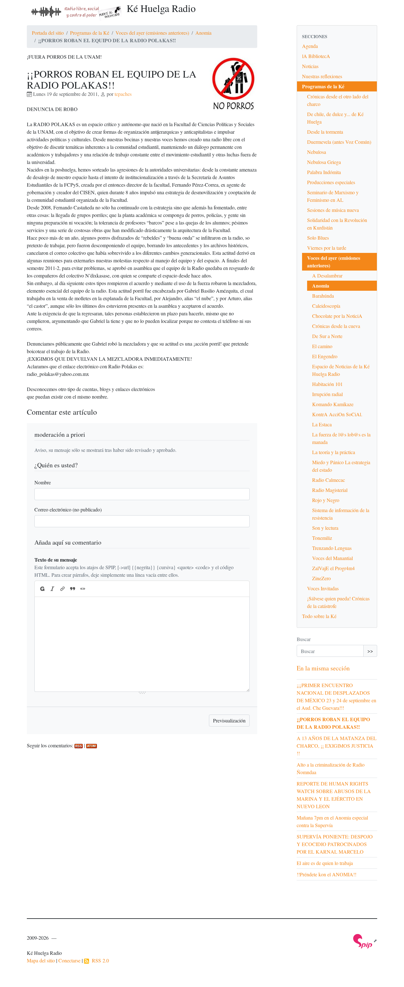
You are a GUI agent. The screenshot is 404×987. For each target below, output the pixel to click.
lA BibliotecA (316, 56)
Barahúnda (323, 295)
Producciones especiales (331, 182)
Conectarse (69, 960)
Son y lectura (325, 527)
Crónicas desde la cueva (336, 326)
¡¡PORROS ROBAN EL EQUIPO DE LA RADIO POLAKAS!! (333, 722)
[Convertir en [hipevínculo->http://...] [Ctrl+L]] (62, 589)
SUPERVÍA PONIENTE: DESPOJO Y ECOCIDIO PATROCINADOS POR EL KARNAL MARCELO (335, 844)
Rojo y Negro (325, 500)
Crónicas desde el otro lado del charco (337, 100)
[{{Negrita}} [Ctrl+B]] (42, 589)
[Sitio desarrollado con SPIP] (365, 940)
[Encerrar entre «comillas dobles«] (83, 589)
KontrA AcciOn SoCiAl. (337, 414)
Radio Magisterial (330, 490)
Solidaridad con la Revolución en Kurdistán (337, 224)
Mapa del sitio (41, 960)
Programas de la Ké (89, 32)
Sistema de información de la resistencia (340, 514)
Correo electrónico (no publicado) (68, 509)
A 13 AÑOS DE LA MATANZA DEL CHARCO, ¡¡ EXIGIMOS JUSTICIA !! (337, 745)
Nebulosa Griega (324, 162)
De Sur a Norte (327, 336)
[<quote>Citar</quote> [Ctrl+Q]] (73, 589)
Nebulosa (316, 152)
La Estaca (322, 424)
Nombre (42, 482)
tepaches (123, 94)
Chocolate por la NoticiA (337, 315)
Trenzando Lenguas (332, 548)
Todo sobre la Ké (319, 616)
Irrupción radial (327, 394)
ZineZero (321, 578)
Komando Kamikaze (333, 404)
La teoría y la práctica (333, 452)
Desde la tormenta (325, 131)
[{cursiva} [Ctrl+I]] (52, 589)
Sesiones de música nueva (333, 210)
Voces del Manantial (332, 558)
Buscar (304, 639)
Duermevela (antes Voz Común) (339, 141)
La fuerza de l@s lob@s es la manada (341, 438)
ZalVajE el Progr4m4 (333, 568)
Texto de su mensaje (55, 559)
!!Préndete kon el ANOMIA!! (326, 874)
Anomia (203, 32)
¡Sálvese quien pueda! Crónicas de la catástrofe (338, 602)
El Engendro (324, 356)
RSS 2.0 (99, 960)
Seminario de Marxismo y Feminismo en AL (333, 196)
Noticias (310, 66)
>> (370, 650)
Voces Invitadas (323, 588)
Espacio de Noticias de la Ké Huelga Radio (341, 370)
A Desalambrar (327, 275)
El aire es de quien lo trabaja (325, 863)
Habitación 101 (327, 384)
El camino (322, 346)
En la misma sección (323, 668)
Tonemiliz (322, 537)
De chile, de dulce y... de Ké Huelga (335, 118)
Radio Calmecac (328, 479)
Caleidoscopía (326, 305)
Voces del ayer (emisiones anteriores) (152, 32)
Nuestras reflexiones (322, 76)
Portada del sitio (48, 32)
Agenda (310, 46)
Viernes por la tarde (326, 247)
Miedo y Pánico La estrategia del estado (341, 466)
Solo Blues (318, 237)
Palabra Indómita (324, 172)
